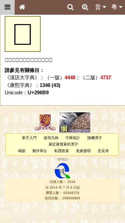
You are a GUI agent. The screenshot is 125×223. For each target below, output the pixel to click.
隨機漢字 (94, 138)
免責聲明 (83, 151)
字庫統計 (72, 138)
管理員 (62, 159)
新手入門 (29, 138)
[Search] (70, 7)
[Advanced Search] (85, 7)
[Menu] (7, 7)
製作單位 (39, 151)
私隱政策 (61, 151)
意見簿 (103, 151)
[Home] (22, 7)
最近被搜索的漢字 (63, 144)
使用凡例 (51, 138)
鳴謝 (21, 151)
